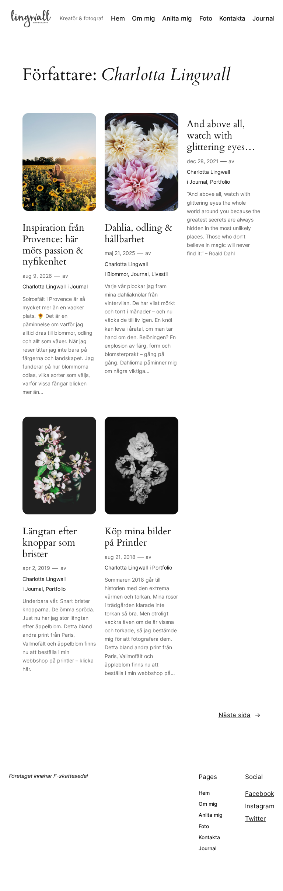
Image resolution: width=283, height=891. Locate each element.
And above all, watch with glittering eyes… (221, 135)
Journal (79, 286)
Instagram (260, 806)
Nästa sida (240, 715)
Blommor (117, 274)
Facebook (259, 793)
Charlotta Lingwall (44, 286)
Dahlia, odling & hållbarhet (138, 233)
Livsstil (159, 274)
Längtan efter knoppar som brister (49, 543)
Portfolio (220, 182)
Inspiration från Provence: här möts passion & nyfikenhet (53, 244)
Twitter (255, 818)
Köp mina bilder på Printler (138, 537)
